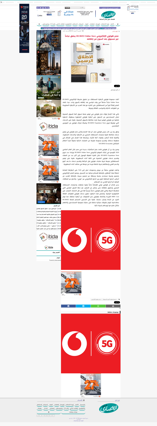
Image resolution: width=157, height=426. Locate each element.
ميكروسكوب (45, 24)
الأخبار (112, 24)
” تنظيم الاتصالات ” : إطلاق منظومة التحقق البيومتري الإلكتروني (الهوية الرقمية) (35, 223)
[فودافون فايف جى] (91, 240)
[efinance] (24, 52)
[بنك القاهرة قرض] (48, 110)
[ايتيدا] (48, 127)
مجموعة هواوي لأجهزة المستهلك (109, 299)
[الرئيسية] (117, 24)
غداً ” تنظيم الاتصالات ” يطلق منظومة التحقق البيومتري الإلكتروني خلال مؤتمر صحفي (35, 220)
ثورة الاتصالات (105, 24)
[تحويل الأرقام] (132, 14)
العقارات (92, 24)
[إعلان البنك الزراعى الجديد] (48, 87)
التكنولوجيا (68, 24)
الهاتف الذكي (60, 24)
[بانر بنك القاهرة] (48, 146)
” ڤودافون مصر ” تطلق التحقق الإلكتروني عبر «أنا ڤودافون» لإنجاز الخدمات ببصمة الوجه (83, 28)
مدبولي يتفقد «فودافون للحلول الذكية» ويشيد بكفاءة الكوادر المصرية (38, 217)
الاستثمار (75, 24)
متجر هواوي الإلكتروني (95, 299)
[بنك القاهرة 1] (71, 284)
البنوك (86, 24)
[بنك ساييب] (48, 63)
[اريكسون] (48, 193)
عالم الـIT (52, 24)
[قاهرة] (48, 171)
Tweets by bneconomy (55, 260)
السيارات (81, 24)
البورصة (98, 24)
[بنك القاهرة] (48, 40)
